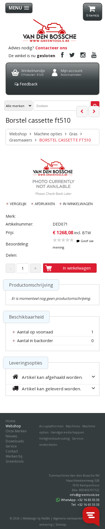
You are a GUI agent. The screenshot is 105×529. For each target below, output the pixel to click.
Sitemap (60, 524)
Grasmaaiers (20, 140)
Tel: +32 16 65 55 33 (85, 504)
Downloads (15, 441)
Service (11, 446)
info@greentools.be (84, 495)
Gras (73, 133)
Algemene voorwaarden (68, 518)
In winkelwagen (77, 268)
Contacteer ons (51, 47)
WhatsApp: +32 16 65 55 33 (80, 500)
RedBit (45, 518)
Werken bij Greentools (15, 459)
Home (10, 421)
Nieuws (11, 436)
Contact (12, 451)
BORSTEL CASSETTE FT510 (65, 140)
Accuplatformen (51, 426)
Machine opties (48, 133)
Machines (73, 426)
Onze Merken (16, 431)
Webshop (18, 133)
